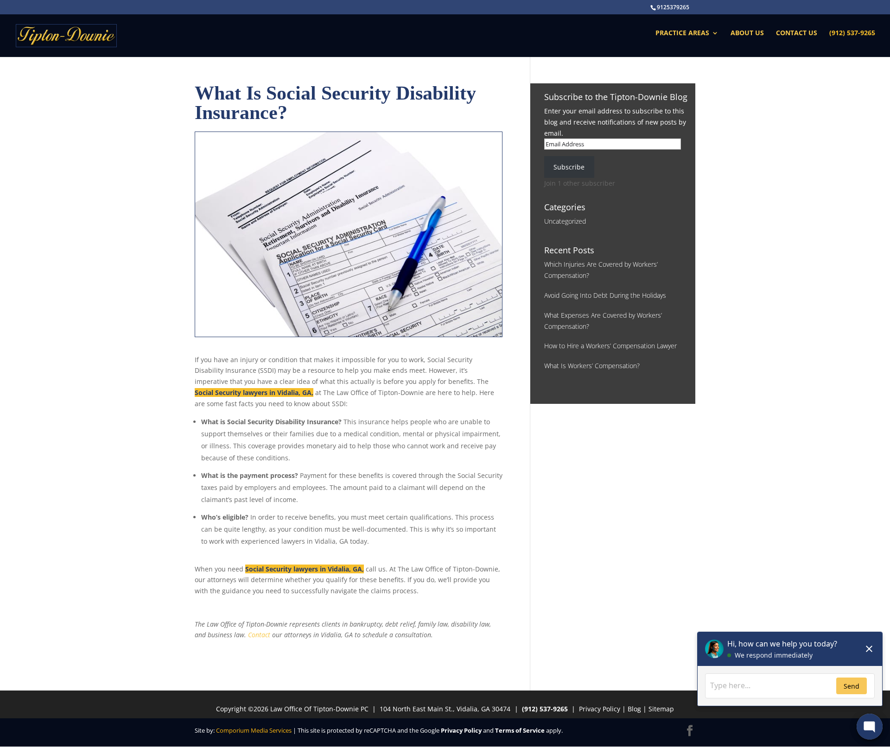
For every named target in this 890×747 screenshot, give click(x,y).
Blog (634, 708)
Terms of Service (520, 730)
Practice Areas (682, 33)
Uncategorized (565, 221)
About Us (747, 33)
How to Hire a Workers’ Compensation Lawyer (610, 345)
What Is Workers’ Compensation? (592, 365)
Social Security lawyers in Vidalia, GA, (254, 392)
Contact (259, 634)
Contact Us (796, 33)
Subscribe (569, 167)
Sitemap (661, 708)
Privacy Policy (599, 708)
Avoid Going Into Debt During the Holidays (605, 295)
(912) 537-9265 (852, 33)
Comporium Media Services (254, 730)
